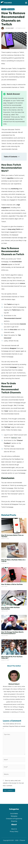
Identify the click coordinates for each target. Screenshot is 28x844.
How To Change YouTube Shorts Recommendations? (12, 632)
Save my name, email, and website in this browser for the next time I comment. (13, 783)
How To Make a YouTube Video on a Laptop (13, 560)
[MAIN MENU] (26, 3)
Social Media (14, 813)
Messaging (14, 816)
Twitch (4, 9)
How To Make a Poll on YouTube (12, 584)
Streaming (11, 9)
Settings (14, 437)
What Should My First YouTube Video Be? (12, 657)
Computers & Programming (14, 818)
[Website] (14, 774)
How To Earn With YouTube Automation (10, 608)
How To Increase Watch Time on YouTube (12, 535)
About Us (14, 829)
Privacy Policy (14, 831)
